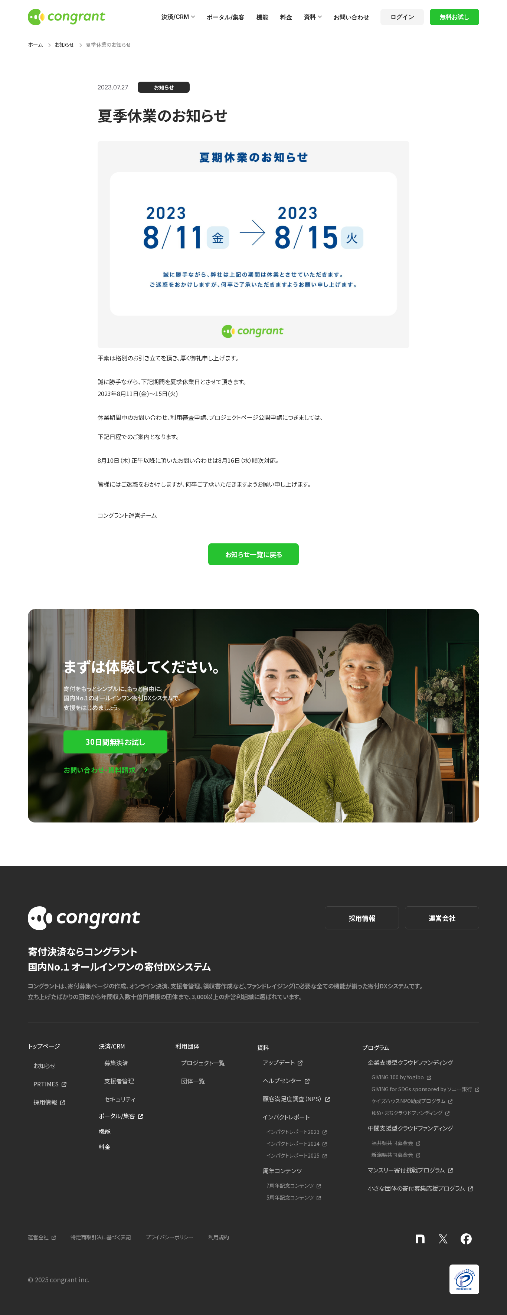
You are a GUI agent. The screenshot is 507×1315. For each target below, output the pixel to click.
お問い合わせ (351, 17)
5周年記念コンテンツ (290, 1197)
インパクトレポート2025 (293, 1155)
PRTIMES (46, 1083)
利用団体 (187, 1045)
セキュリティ (119, 1099)
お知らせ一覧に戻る (253, 554)
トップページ (44, 1045)
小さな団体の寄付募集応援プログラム (416, 1188)
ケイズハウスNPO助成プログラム (408, 1101)
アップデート (279, 1062)
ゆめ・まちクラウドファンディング (407, 1113)
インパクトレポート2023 (293, 1132)
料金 (286, 17)
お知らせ (64, 44)
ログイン (402, 16)
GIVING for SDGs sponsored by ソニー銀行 (422, 1089)
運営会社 (442, 918)
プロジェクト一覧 (203, 1062)
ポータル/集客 (226, 17)
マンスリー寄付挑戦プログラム (406, 1169)
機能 (262, 17)
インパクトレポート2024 (293, 1144)
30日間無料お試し (115, 741)
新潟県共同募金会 (392, 1155)
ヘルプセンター (282, 1080)
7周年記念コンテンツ (290, 1185)
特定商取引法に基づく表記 (101, 1237)
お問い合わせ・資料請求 (99, 770)
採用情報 (362, 918)
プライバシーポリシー (169, 1237)
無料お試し (455, 16)
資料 (310, 17)
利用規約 (218, 1237)
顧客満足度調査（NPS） (292, 1098)
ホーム (35, 44)
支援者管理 (119, 1080)
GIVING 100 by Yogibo (398, 1077)
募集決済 (116, 1062)
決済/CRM (175, 17)
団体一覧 (193, 1080)
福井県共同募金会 (392, 1143)
